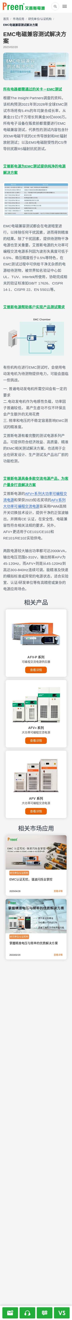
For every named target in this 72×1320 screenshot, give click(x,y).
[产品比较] (62, 1312)
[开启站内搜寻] (55, 6)
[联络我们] (27, 1312)
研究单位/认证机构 (40, 18)
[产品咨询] (44, 1312)
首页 (6, 18)
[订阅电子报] (10, 1312)
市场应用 (18, 18)
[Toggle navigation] (64, 6)
